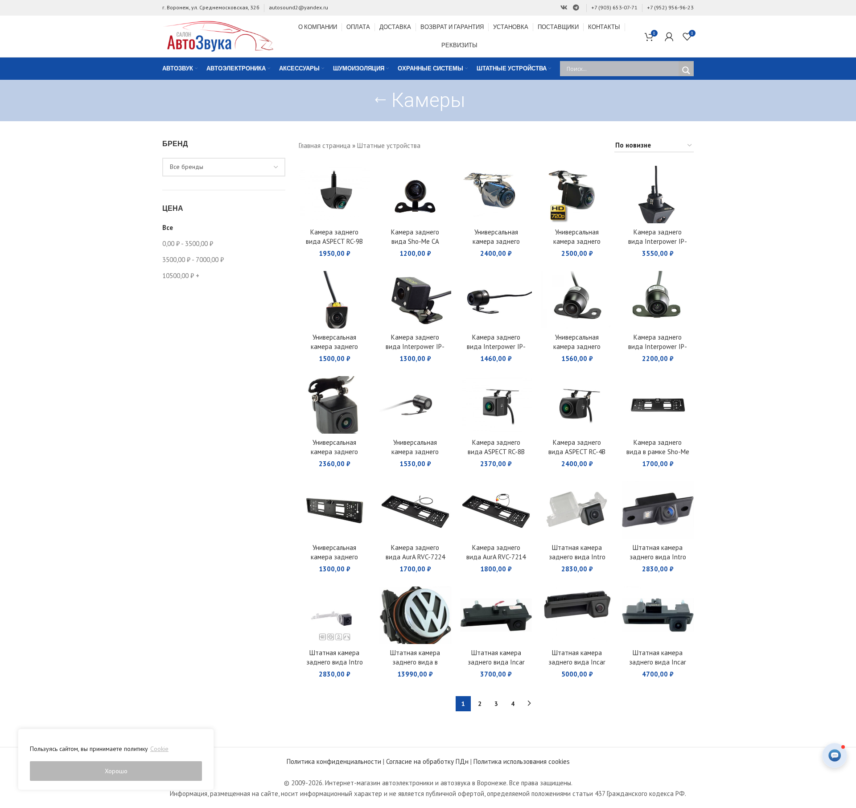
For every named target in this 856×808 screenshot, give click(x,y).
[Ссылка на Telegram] (576, 8)
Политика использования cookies (521, 761)
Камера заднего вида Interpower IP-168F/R (496, 346)
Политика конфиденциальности (334, 761)
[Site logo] (218, 35)
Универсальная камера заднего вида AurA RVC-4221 (415, 451)
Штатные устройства (388, 145)
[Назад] (380, 100)
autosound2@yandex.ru (298, 7)
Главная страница (324, 145)
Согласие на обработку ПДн (427, 761)
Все (167, 227)
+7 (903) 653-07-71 (614, 7)
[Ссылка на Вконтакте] (564, 8)
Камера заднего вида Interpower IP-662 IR (415, 346)
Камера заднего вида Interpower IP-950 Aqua (657, 241)
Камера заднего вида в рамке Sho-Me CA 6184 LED (657, 451)
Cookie (159, 749)
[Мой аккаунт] (669, 36)
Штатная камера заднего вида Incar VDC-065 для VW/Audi (657, 662)
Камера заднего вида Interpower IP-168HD (657, 346)
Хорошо (116, 771)
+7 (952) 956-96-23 (670, 7)
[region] (116, 759)
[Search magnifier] (686, 70)
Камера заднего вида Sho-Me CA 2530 (415, 241)
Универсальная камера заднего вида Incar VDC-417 (334, 451)
